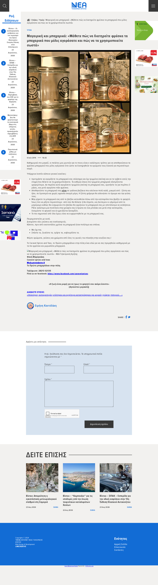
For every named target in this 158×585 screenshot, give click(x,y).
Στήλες (35, 20)
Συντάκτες (119, 550)
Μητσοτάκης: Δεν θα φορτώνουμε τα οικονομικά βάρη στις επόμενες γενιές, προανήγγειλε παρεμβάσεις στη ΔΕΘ (12, 125)
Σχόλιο (48, 379)
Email (87, 364)
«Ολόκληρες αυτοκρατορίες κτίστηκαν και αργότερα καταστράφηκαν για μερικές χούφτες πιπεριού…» (74, 295)
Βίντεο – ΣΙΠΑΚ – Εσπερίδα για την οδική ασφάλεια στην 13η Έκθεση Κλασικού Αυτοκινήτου (13, 69)
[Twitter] (129, 318)
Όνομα (48, 364)
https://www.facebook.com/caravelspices (68, 273)
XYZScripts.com (89, 566)
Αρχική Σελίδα (120, 544)
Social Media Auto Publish (71, 566)
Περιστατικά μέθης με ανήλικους (12, 151)
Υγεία (41, 20)
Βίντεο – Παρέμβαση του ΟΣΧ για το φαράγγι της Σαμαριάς (12, 97)
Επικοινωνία (119, 547)
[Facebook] (126, 318)
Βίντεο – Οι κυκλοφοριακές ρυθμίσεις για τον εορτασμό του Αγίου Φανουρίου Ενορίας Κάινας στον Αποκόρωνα (13, 37)
